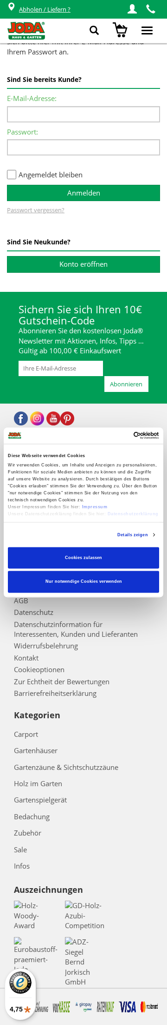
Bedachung (32, 816)
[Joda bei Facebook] (21, 418)
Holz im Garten (38, 783)
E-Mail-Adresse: (32, 98)
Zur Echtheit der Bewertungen (61, 681)
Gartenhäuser (36, 750)
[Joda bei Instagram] (37, 418)
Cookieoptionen (39, 669)
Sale (20, 849)
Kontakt (26, 657)
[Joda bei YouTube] (53, 418)
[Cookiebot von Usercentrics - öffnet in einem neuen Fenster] (120, 435)
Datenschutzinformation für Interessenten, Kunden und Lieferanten (76, 629)
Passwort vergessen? (35, 210)
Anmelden (83, 192)
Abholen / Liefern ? (45, 9)
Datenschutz (33, 612)
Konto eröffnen (83, 264)
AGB (21, 600)
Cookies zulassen (83, 557)
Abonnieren (126, 384)
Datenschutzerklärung (133, 514)
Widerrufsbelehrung (46, 645)
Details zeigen (132, 535)
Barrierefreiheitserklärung (55, 693)
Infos (22, 865)
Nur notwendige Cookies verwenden (83, 582)
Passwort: (22, 131)
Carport (26, 734)
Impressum (95, 507)
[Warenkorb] (121, 30)
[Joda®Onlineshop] (26, 30)
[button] (132, 9)
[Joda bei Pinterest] (67, 418)
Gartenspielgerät (40, 799)
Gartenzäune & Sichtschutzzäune (66, 767)
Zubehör (27, 832)
